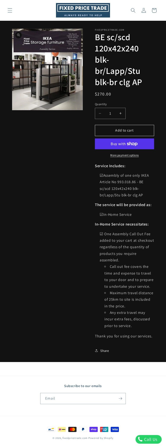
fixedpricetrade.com (75, 438)
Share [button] (104, 350)
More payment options (124, 155)
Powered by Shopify (100, 438)
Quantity (101, 104)
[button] (10, 10)
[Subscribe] (120, 398)
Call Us (150, 439)
